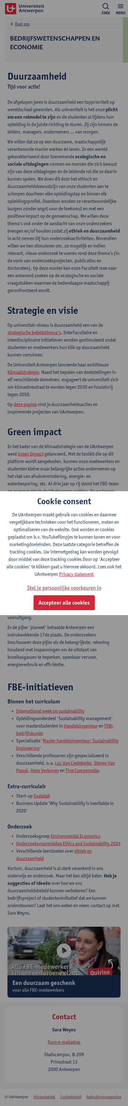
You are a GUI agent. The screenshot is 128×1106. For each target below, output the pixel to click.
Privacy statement (76, 574)
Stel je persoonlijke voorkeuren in (64, 587)
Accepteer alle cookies (64, 602)
